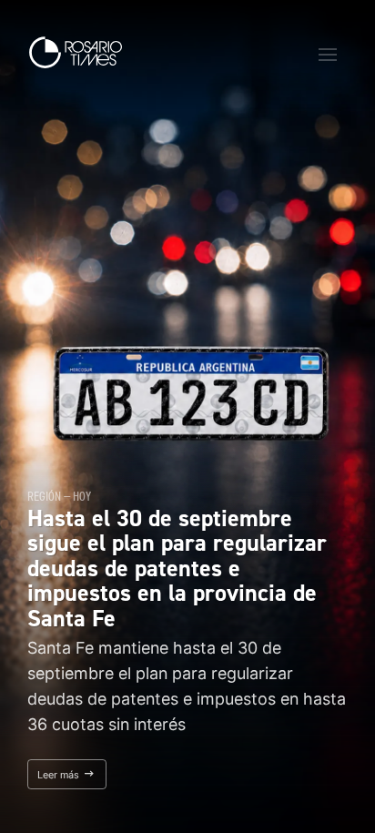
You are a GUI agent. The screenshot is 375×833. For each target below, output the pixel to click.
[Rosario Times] (75, 52)
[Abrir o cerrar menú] (327, 54)
